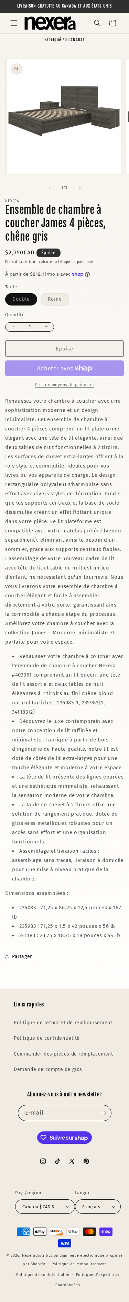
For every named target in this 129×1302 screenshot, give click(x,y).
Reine (58, 301)
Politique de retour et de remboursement (63, 1023)
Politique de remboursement (79, 1264)
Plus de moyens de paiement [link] (64, 384)
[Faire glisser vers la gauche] (49, 188)
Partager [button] (22, 956)
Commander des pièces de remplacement (63, 1054)
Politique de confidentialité (47, 1038)
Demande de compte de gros (48, 1069)
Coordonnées (67, 1285)
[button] (13, 23)
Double (24, 301)
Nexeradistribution (40, 1255)
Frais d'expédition (21, 262)
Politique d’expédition (97, 1274)
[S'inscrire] (103, 1113)
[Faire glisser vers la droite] (79, 188)
